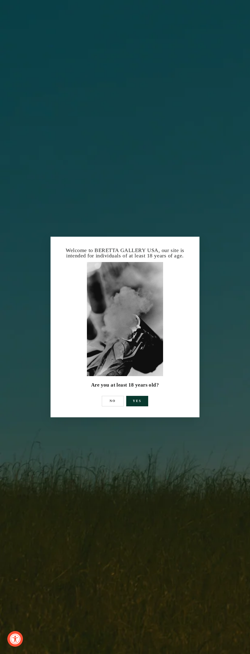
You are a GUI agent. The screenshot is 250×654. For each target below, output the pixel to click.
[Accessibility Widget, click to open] (15, 639)
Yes (137, 401)
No (113, 401)
